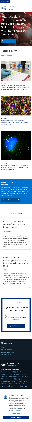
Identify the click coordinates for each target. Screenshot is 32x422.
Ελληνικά (4, 384)
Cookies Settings (16, 413)
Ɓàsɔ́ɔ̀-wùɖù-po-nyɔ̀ (14, 376)
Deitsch (12, 386)
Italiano (24, 374)
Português (17, 374)
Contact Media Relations (10, 200)
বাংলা (11, 379)
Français (22, 372)
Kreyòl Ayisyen (5, 381)
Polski (25, 381)
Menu (12, 1)
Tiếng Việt (4, 376)
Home (3, 347)
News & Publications (10, 7)
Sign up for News (14, 326)
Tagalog (3, 374)
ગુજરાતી (11, 384)
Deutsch (19, 381)
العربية (13, 381)
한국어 (21, 379)
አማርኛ (9, 372)
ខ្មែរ (17, 386)
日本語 (15, 379)
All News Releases (6, 55)
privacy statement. (16, 410)
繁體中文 (15, 372)
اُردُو (23, 384)
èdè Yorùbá (4, 379)
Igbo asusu (25, 376)
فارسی (3, 386)
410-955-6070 (11, 193)
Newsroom (9, 9)
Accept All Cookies (16, 417)
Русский (10, 374)
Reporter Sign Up (6, 355)
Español (3, 372)
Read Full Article (7, 41)
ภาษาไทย (18, 384)
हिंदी (8, 386)
